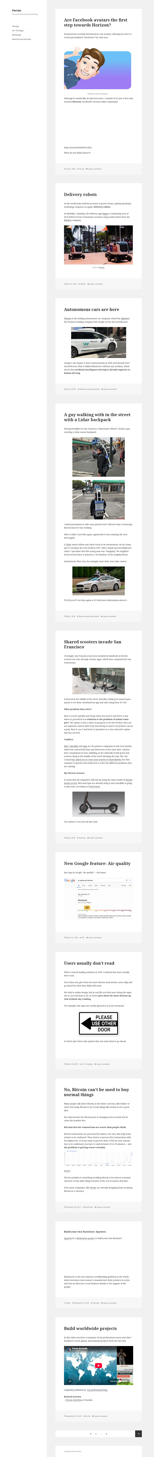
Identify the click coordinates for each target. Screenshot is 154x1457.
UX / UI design (18, 30)
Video (68, 1303)
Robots (83, 284)
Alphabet (125, 318)
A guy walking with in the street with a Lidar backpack (97, 417)
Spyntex (68, 1238)
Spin (85, 746)
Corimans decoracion (72, 1451)
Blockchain (16, 35)
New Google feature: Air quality (97, 863)
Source (67, 1170)
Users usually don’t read (89, 963)
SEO (83, 937)
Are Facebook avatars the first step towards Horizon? (95, 22)
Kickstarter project (86, 1238)
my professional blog (97, 1390)
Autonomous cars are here (91, 309)
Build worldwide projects (90, 1328)
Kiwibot (68, 220)
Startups (15, 26)
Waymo (67, 318)
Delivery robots (80, 194)
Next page (138, 1433)
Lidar (68, 544)
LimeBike (73, 746)
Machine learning (86, 389)
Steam (93, 1187)
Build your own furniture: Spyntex (85, 1231)
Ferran (16, 10)
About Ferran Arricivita (21, 39)
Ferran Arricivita (74, 1400)
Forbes (101, 267)
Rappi (105, 213)
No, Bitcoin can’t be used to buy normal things (96, 1092)
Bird (66, 746)
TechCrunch (94, 786)
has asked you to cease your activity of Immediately (96, 759)
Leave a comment (94, 169)
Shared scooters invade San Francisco (92, 644)
